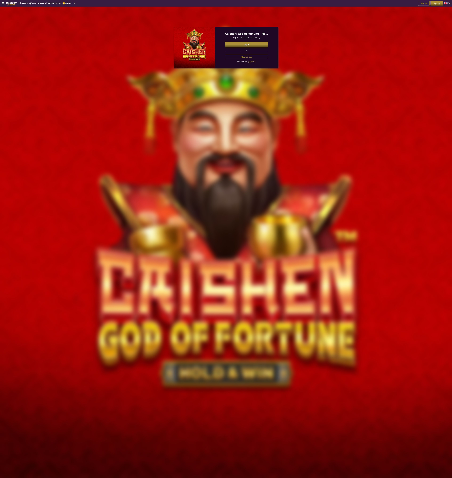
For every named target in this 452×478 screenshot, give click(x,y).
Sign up (436, 3)
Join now (252, 61)
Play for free (246, 57)
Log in (424, 3)
